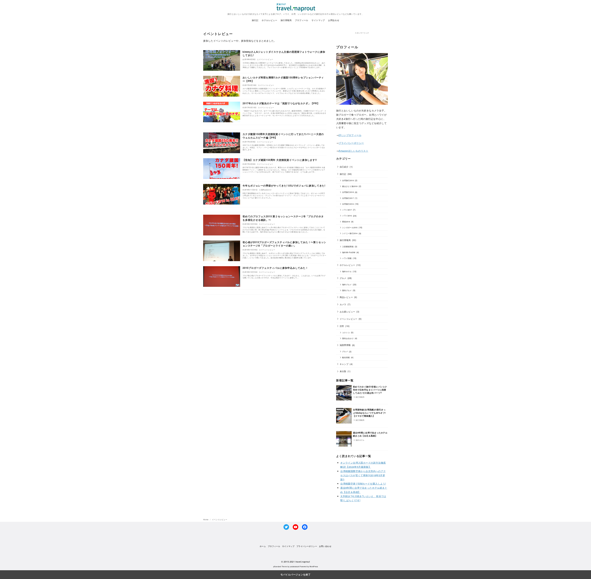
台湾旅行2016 (348, 204)
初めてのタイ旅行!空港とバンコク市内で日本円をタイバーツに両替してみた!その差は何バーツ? (370, 389)
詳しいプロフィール (350, 135)
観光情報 (346, 357)
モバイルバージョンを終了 (295, 574)
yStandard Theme (280, 566)
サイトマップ (318, 20)
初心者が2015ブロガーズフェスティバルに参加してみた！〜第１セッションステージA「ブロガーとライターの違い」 (284, 243)
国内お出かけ (348, 338)
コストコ (346, 332)
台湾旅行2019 (348, 180)
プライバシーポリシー (351, 143)
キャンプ (344, 364)
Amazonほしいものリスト (353, 151)
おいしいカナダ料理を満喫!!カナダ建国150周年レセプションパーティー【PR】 (283, 79)
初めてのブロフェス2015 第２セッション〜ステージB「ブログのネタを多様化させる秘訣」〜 (283, 218)
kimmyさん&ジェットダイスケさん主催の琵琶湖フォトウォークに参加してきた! (284, 53)
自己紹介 (344, 166)
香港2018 (346, 221)
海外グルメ (347, 284)
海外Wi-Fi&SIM (348, 252)
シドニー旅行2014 (350, 233)
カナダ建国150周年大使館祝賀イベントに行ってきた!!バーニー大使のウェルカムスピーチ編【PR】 (283, 135)
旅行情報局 (286, 20)
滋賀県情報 (345, 344)
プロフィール (301, 20)
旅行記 (255, 20)
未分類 (343, 371)
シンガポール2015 (350, 227)
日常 (342, 326)
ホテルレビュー (269, 20)
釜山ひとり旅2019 (350, 186)
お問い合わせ (325, 546)
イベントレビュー (348, 318)
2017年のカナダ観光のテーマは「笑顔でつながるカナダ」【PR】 (281, 103)
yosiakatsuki (294, 566)
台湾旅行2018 (348, 192)
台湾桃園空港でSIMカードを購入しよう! (363, 483)
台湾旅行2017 (348, 198)
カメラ (343, 304)
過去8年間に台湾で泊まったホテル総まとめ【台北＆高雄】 (370, 434)
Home (206, 519)
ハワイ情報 (347, 258)
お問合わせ (333, 20)
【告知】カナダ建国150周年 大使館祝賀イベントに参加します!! (280, 160)
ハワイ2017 (347, 210)
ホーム (263, 546)
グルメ (343, 278)
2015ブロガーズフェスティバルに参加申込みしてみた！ (275, 268)
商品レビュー (346, 297)
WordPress (314, 566)
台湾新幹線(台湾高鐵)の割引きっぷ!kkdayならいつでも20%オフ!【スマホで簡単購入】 (369, 412)
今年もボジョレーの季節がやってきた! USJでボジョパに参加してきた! (284, 185)
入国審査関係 (348, 246)
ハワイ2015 (347, 215)
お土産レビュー (347, 311)
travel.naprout (303, 561)
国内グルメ (347, 290)
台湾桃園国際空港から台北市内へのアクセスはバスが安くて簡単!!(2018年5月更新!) (363, 475)
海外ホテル (347, 271)
